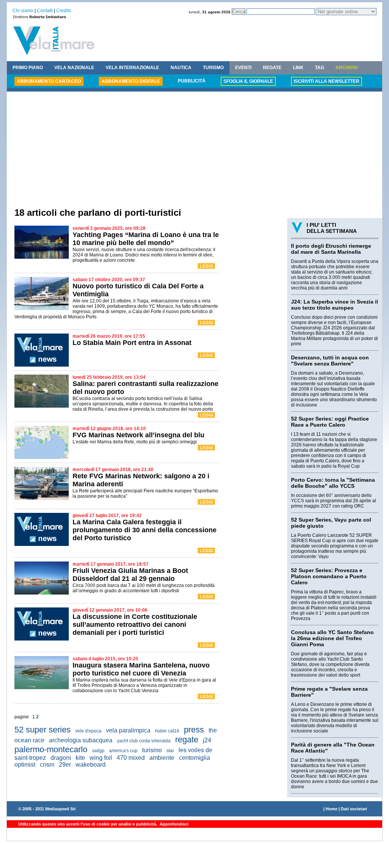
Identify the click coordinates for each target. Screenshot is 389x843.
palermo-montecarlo (50, 749)
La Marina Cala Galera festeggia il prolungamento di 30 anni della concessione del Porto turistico (145, 530)
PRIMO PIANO (28, 67)
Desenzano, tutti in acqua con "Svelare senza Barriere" (330, 360)
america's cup (123, 750)
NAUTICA (181, 67)
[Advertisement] (194, 150)
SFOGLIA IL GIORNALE (248, 81)
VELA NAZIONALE (74, 67)
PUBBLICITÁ (192, 81)
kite (80, 757)
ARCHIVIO (346, 67)
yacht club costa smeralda (144, 740)
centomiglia (194, 757)
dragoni (61, 757)
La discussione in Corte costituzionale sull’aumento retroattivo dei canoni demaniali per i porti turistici (135, 624)
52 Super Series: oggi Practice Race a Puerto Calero (330, 422)
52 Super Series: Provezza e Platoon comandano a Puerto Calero (329, 576)
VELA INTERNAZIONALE (132, 67)
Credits (63, 10)
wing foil (101, 757)
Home (331, 809)
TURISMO (213, 67)
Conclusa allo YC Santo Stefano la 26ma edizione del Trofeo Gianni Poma (332, 638)
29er (65, 764)
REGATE (272, 67)
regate (186, 739)
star (170, 750)
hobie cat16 (167, 731)
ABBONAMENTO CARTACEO (49, 81)
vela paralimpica (128, 730)
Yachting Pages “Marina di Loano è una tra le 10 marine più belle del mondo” (146, 239)
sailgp (98, 750)
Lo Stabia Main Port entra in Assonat (132, 342)
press (194, 729)
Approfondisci (173, 824)
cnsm (47, 764)
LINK (298, 67)
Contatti (45, 10)
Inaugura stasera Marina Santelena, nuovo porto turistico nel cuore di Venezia (141, 669)
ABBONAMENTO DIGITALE (130, 81)
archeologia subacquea (80, 740)
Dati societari (354, 809)
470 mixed (131, 757)
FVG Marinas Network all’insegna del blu (138, 435)
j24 (207, 740)
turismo (152, 750)
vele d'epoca (88, 731)
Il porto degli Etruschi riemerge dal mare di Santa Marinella (331, 249)
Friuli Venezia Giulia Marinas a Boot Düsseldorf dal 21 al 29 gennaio (130, 574)
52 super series (42, 729)
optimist (24, 764)
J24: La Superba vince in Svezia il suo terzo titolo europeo (334, 305)
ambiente (161, 757)
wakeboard (91, 764)
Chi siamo (23, 10)
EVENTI (243, 67)
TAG (319, 67)
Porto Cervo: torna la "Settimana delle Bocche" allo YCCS (333, 483)
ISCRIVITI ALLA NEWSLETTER (326, 81)
